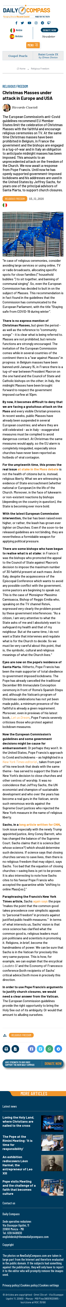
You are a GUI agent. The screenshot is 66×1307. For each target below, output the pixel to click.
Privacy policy (11, 1285)
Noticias (19, 36)
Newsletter (48, 36)
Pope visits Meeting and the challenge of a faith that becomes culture (19, 1187)
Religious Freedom (40, 68)
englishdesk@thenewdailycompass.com (26, 1237)
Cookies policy (29, 1285)
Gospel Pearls (17, 56)
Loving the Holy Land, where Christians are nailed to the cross (18, 1121)
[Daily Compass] (33, 11)
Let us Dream (20, 717)
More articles (33, 1093)
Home (22, 68)
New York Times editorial (20, 762)
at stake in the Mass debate (38, 469)
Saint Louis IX (48, 54)
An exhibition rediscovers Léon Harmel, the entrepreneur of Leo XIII (17, 1165)
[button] (33, 45)
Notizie (19, 30)
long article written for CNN (39, 824)
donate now (49, 30)
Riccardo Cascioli (25, 107)
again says (40, 901)
